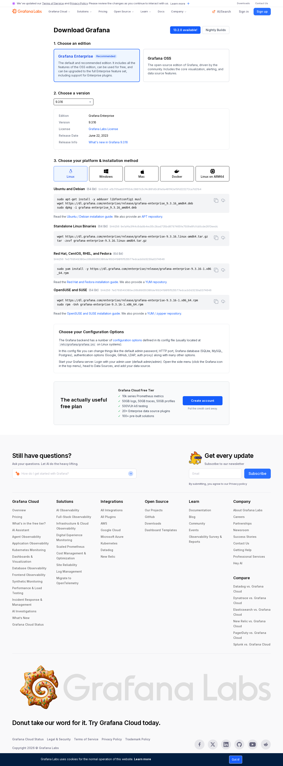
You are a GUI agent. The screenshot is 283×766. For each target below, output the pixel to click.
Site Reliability (66, 565)
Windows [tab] (106, 176)
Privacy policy (238, 483)
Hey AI (237, 563)
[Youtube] (253, 744)
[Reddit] (266, 744)
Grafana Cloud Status (28, 624)
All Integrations (112, 510)
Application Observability (30, 543)
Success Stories (244, 536)
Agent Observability (26, 536)
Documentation (200, 510)
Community (197, 523)
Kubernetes (109, 543)
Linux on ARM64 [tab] (212, 176)
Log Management (69, 571)
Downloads (153, 523)
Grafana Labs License (103, 129)
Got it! (235, 759)
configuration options (127, 340)
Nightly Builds (216, 30)
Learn (144, 11)
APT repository (152, 216)
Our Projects (154, 510)
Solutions (83, 11)
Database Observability (29, 568)
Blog (192, 517)
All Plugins (108, 517)
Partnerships (242, 523)
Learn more (142, 759)
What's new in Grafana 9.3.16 (108, 142)
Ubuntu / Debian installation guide (90, 216)
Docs (161, 11)
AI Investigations (24, 611)
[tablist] (141, 173)
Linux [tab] (70, 176)
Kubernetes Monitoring (29, 550)
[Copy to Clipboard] (216, 200)
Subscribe (257, 473)
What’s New (21, 618)
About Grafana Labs (247, 510)
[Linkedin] (226, 744)
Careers (239, 517)
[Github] (239, 744)
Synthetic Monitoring (27, 581)
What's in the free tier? (29, 523)
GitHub (150, 517)
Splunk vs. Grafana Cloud (251, 644)
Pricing (103, 11)
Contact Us (241, 543)
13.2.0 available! (185, 30)
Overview (19, 510)
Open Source (122, 11)
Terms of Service (53, 3)
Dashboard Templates (161, 530)
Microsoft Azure (112, 536)
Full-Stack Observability (73, 517)
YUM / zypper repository (164, 313)
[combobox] (73, 102)
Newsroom (241, 530)
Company (177, 11)
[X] (213, 744)
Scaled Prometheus (70, 546)
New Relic (108, 556)
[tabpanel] (141, 251)
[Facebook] (199, 744)
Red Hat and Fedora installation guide (92, 282)
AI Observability (67, 510)
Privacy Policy (79, 3)
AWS (104, 523)
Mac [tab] (141, 176)
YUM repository (156, 282)
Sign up (262, 11)
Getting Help (242, 550)
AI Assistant (20, 530)
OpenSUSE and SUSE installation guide (93, 313)
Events (194, 530)
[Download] (223, 200)
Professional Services (249, 556)
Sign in (244, 11)
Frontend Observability (28, 575)
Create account (202, 400)
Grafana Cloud (57, 11)
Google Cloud (111, 530)
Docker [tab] (177, 176)
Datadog (107, 550)
